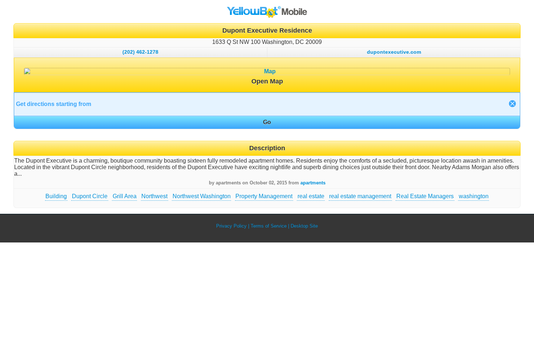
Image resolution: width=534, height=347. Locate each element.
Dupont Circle (90, 196)
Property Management (263, 196)
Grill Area (125, 196)
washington (474, 196)
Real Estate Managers (425, 196)
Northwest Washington (202, 196)
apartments (312, 182)
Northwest (154, 196)
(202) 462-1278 (140, 52)
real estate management (360, 196)
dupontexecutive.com (394, 52)
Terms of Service (269, 226)
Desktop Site (304, 226)
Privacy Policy (231, 226)
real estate (311, 196)
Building (56, 196)
